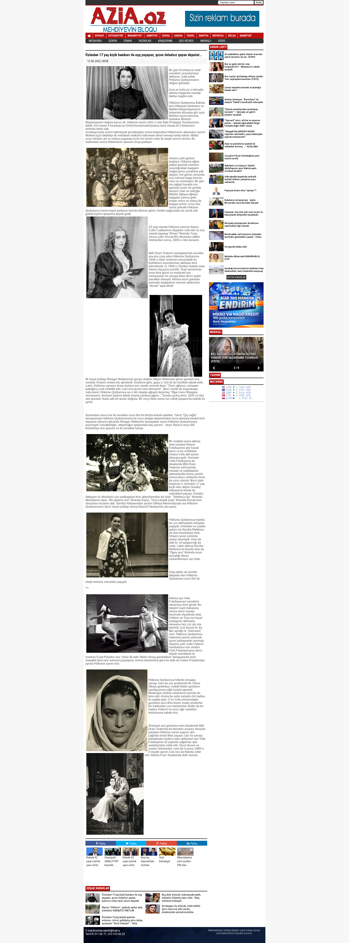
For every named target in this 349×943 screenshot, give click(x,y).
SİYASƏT (99, 35)
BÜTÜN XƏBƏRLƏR (236, 277)
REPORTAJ (218, 35)
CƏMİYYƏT (152, 35)
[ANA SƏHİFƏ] (89, 36)
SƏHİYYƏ (203, 35)
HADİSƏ (178, 35)
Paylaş (101, 843)
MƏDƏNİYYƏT (135, 35)
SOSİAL (166, 35)
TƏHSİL (190, 35)
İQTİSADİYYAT (115, 35)
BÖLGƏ (232, 35)
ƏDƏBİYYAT (246, 35)
